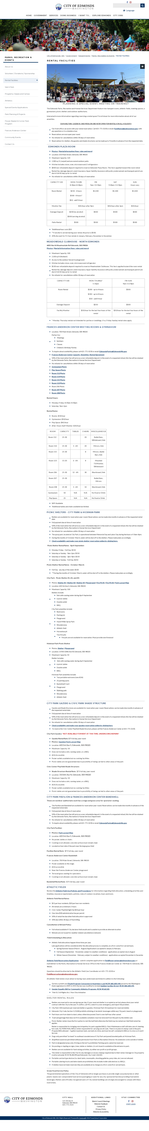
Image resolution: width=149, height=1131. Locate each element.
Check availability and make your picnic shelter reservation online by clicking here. (85, 541)
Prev (50, 83)
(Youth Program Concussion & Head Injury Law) (87, 984)
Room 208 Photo (58, 393)
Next (141, 83)
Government (40, 15)
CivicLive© (82, 1118)
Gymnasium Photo (59, 367)
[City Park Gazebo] (96, 83)
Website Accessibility (101, 1112)
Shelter (61, 648)
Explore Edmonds (101, 15)
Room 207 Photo (58, 390)
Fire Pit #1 (101, 583)
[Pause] (142, 66)
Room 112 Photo (58, 373)
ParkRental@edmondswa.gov (126, 129)
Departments (84, 56)
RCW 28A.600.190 (113, 984)
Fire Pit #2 (110, 583)
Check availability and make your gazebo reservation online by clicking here (82, 725)
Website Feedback (101, 1104)
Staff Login (130, 1104)
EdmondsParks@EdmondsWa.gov (113, 351)
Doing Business (68, 15)
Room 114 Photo (58, 377)
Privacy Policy (101, 1109)
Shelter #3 (81, 583)
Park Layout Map (122, 583)
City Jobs (118, 15)
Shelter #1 (62, 583)
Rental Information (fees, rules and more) (75, 151)
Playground (90, 583)
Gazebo (62, 742)
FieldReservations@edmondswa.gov (120, 960)
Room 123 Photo (58, 383)
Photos (55, 151)
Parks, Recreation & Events (103, 56)
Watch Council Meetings (101, 1101)
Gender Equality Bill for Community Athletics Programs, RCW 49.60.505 (80, 989)
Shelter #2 (71, 583)
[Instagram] (130, 2)
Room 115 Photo (58, 380)
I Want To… (84, 15)
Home (29, 15)
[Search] (142, 5)
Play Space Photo (59, 370)
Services (53, 15)
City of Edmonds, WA (55, 56)
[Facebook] (127, 2)
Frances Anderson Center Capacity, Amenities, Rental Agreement (78, 355)
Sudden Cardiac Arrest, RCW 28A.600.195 (117, 986)
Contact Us (101, 1106)
